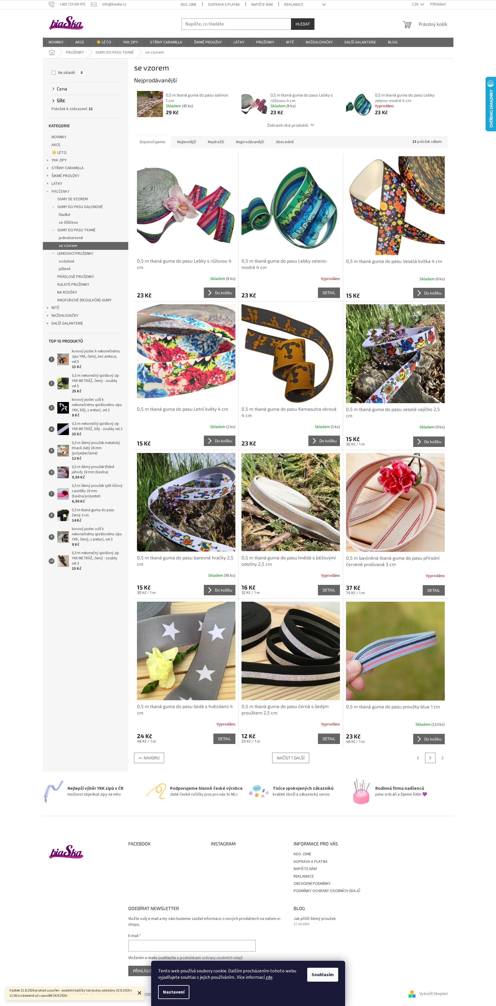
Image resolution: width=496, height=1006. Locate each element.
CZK (415, 4)
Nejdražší (216, 142)
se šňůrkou (68, 222)
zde (269, 977)
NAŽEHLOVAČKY (65, 316)
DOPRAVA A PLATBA (224, 4)
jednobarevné (71, 238)
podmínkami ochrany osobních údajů (211, 958)
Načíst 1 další (291, 757)
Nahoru (152, 757)
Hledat (303, 23)
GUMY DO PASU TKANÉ (76, 230)
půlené (65, 269)
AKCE (56, 145)
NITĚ (55, 308)
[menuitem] (56, 42)
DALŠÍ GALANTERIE (67, 323)
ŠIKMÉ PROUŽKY (65, 176)
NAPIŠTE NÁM (262, 4)
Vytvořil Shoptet (434, 994)
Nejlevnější (186, 142)
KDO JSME (189, 4)
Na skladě (70, 73)
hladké (64, 215)
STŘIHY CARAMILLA (68, 168)
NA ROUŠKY (67, 292)
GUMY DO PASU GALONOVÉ (80, 207)
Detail (329, 292)
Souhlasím (323, 975)
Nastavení (173, 992)
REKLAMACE (293, 4)
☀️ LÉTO (59, 153)
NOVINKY (59, 137)
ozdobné (66, 261)
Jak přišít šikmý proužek (315, 919)
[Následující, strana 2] (430, 758)
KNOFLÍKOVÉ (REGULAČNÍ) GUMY (84, 300)
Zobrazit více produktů (287, 125)
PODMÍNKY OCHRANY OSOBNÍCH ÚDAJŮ (327, 891)
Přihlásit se (145, 970)
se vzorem (68, 246)
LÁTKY (57, 184)
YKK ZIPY (59, 160)
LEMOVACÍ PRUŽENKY (75, 253)
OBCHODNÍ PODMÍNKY (312, 884)
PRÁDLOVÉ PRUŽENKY (75, 277)
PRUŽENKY (60, 191)
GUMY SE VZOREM (72, 199)
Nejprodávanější (250, 142)
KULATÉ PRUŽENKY (73, 285)
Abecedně (285, 142)
